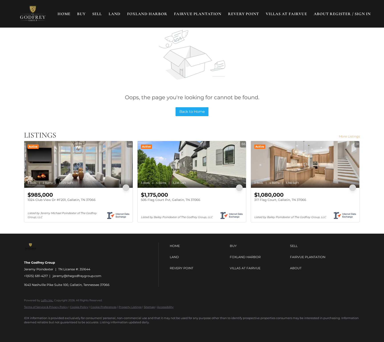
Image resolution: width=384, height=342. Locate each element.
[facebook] (29, 330)
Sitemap (149, 307)
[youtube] (81, 330)
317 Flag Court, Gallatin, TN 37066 (280, 200)
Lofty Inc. (47, 300)
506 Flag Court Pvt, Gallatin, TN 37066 (170, 200)
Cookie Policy (79, 307)
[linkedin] (42, 330)
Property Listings (130, 307)
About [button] (321, 13)
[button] (32, 13)
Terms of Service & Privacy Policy (46, 307)
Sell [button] (97, 13)
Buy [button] (81, 13)
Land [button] (114, 13)
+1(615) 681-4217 (36, 276)
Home (64, 13)
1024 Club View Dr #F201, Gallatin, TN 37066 (62, 200)
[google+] (93, 330)
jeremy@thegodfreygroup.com (77, 276)
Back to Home (192, 111)
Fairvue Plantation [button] (197, 13)
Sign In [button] (363, 13)
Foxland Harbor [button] (147, 13)
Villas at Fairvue (286, 13)
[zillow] (55, 330)
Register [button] (340, 13)
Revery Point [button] (243, 13)
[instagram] (68, 330)
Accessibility (165, 307)
